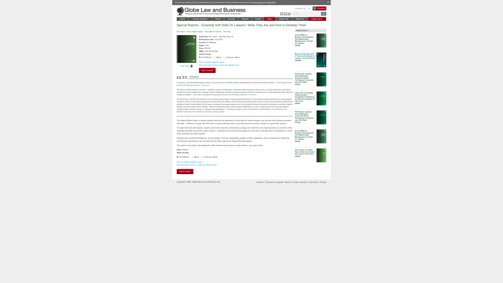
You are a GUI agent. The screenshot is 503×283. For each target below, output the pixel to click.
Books (218, 19)
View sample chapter (195, 32)
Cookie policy (313, 182)
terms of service (257, 2)
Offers (269, 19)
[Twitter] (285, 14)
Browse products (200, 19)
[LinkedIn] (281, 14)
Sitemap (323, 182)
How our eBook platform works (211, 62)
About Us (300, 19)
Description (181, 32)
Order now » (316, 19)
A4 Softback (207, 57)
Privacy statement (300, 182)
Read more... (206, 85)
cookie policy (271, 2)
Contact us (260, 182)
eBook (218, 57)
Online (258, 19)
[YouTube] (289, 14)
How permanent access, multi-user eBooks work (219, 65)
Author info (283, 19)
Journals (231, 19)
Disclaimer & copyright (274, 182)
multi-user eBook (233, 57)
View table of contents (212, 32)
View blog (226, 32)
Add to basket (207, 70)
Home (182, 19)
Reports (245, 19)
